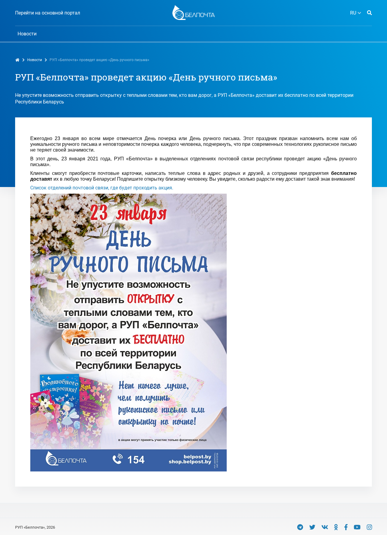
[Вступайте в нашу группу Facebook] (346, 527)
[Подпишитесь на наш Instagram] (369, 527)
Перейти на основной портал (47, 13)
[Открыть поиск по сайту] (369, 13)
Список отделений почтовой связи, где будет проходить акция (101, 188)
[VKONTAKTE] (324, 527)
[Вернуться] (193, 12)
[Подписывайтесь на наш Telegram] (300, 527)
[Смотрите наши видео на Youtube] (357, 527)
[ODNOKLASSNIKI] (336, 527)
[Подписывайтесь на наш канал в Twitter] (312, 527)
